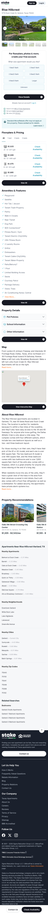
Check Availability (37, 148)
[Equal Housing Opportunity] (24, 736)
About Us (6, 802)
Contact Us (13, 909)
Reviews (5, 809)
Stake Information (36, 866)
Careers (5, 805)
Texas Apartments (9, 798)
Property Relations (10, 784)
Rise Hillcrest (11, 10)
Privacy (5, 816)
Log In (41, 3)
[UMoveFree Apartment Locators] (9, 736)
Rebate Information (10, 777)
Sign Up (32, 3)
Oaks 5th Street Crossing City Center (15, 525)
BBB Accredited (8, 823)
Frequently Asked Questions (13, 774)
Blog (4, 781)
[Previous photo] (5, 28)
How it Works (7, 770)
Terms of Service (9, 813)
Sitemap (5, 820)
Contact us (24, 754)
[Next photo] (43, 28)
